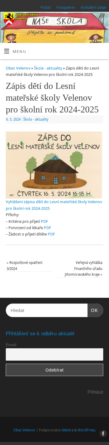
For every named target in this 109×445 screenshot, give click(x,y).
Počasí (46, 7)
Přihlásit (95, 392)
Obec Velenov (18, 68)
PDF (44, 221)
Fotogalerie (66, 7)
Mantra (67, 430)
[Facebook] (101, 20)
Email (11, 344)
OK (93, 310)
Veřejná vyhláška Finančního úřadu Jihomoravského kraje (83, 268)
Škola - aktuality (48, 68)
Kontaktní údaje (93, 7)
